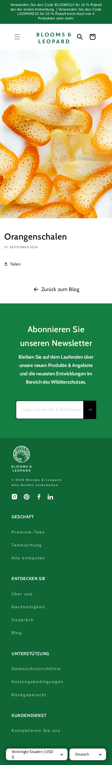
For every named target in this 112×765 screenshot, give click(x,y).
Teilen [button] (15, 264)
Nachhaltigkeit (28, 607)
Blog (16, 632)
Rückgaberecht (29, 695)
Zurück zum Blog (60, 289)
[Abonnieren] (89, 410)
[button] (17, 36)
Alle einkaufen (28, 558)
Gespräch (22, 619)
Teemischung (26, 545)
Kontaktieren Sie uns (36, 730)
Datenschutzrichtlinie (36, 668)
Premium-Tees (28, 532)
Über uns (22, 594)
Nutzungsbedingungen (37, 681)
